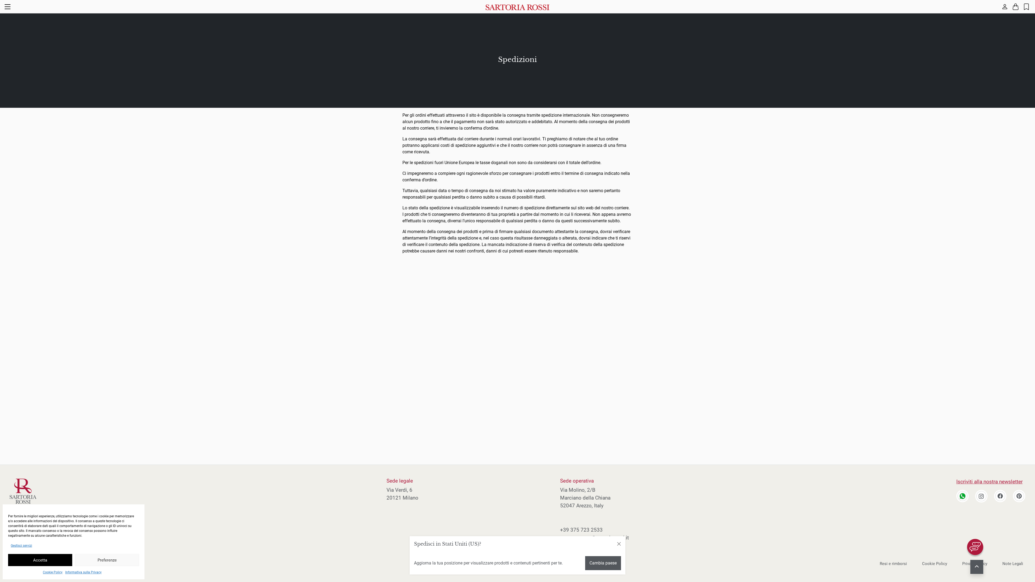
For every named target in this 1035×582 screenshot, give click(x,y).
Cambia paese (603, 563)
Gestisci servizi (21, 546)
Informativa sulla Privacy (83, 572)
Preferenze (107, 560)
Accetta (40, 560)
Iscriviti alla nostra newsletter (989, 482)
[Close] (619, 544)
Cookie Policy (53, 572)
